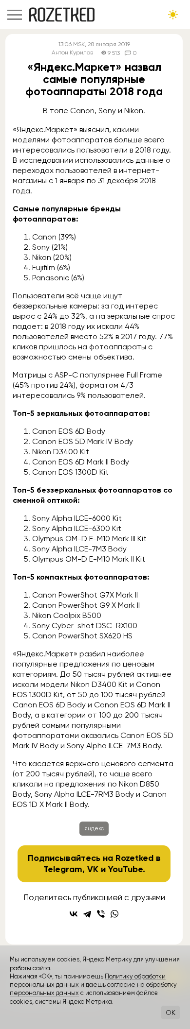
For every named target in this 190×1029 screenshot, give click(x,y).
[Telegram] (87, 914)
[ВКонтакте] (73, 914)
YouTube (125, 869)
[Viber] (101, 914)
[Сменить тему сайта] (173, 14)
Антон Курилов (72, 53)
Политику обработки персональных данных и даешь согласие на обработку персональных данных (93, 985)
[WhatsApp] (114, 914)
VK (92, 869)
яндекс (94, 828)
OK (170, 1012)
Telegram (62, 869)
